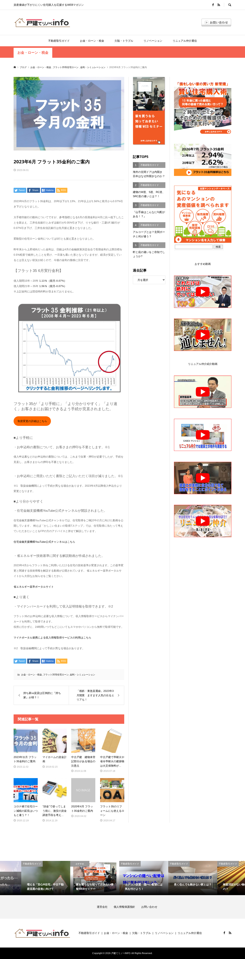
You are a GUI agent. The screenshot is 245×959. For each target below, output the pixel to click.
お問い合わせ (149, 906)
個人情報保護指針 (127, 906)
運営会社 (105, 906)
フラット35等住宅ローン (56, 674)
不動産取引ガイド (59, 40)
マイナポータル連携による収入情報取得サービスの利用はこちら (52, 637)
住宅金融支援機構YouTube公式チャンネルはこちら (44, 541)
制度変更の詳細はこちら (32, 421)
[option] (24, 878)
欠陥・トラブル (123, 40)
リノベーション (153, 40)
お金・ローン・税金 (92, 40)
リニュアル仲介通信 (185, 40)
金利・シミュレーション (82, 674)
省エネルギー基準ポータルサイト (34, 586)
